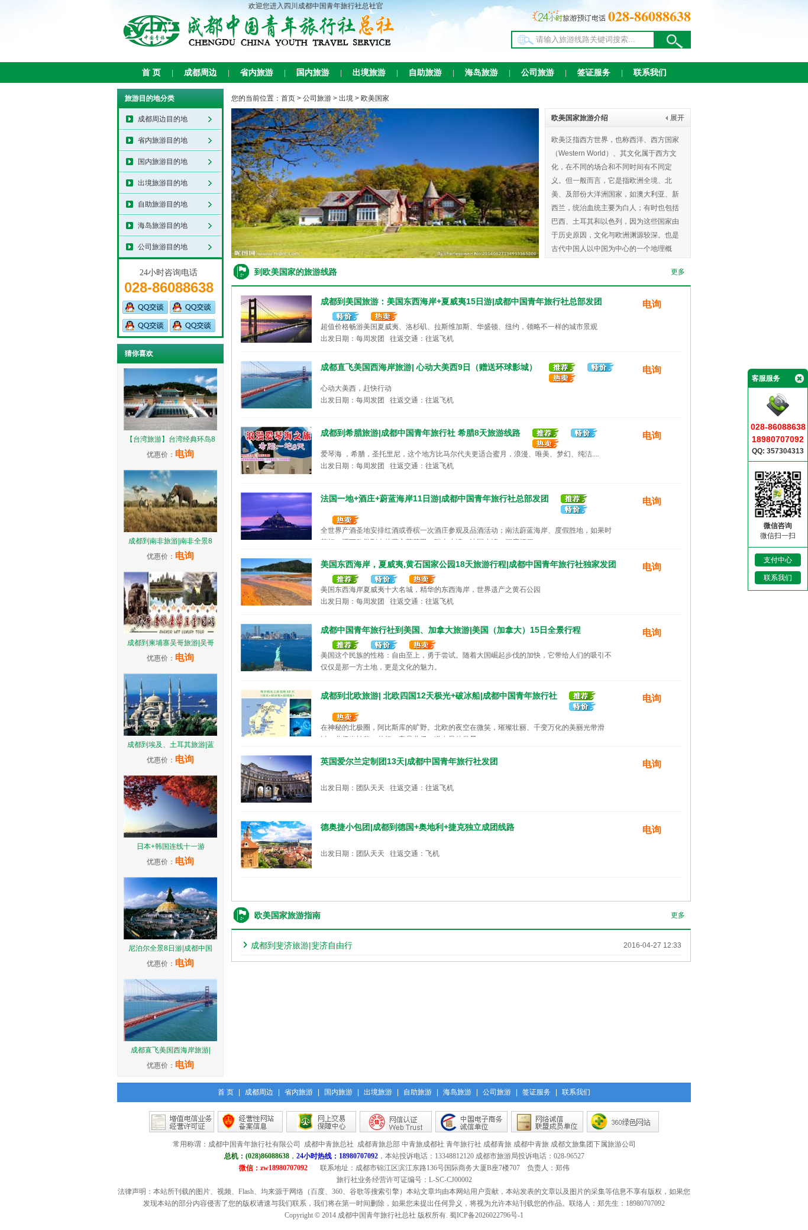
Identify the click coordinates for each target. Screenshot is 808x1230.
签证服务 (593, 72)
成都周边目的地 (163, 119)
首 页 (151, 72)
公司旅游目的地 (163, 247)
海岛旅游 (481, 72)
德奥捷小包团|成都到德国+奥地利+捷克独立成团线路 (418, 827)
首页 (288, 98)
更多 (678, 272)
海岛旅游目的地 (163, 225)
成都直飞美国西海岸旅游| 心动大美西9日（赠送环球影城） (429, 367)
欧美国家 (375, 98)
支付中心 (778, 560)
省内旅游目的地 (163, 140)
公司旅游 (537, 72)
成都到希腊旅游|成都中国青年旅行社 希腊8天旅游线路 (421, 432)
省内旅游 (256, 72)
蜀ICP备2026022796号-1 (486, 1215)
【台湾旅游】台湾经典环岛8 (170, 439)
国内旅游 (312, 72)
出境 (346, 98)
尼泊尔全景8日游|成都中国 (170, 948)
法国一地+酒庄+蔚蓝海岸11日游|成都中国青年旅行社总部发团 (435, 498)
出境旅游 (369, 72)
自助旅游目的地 (163, 204)
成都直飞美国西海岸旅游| (171, 1050)
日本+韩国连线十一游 (171, 846)
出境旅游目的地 (163, 183)
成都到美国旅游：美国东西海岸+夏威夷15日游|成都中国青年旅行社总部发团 (461, 301)
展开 (677, 118)
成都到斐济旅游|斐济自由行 (302, 945)
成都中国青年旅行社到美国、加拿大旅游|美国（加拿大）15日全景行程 (451, 630)
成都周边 (200, 72)
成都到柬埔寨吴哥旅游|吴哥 (170, 643)
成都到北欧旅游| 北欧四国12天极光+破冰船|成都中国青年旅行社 (439, 695)
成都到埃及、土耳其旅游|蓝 (170, 744)
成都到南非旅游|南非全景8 (170, 541)
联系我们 (650, 72)
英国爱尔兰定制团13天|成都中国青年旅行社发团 (409, 761)
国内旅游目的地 (163, 161)
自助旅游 (425, 72)
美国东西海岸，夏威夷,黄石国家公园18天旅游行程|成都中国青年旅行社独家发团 (468, 564)
